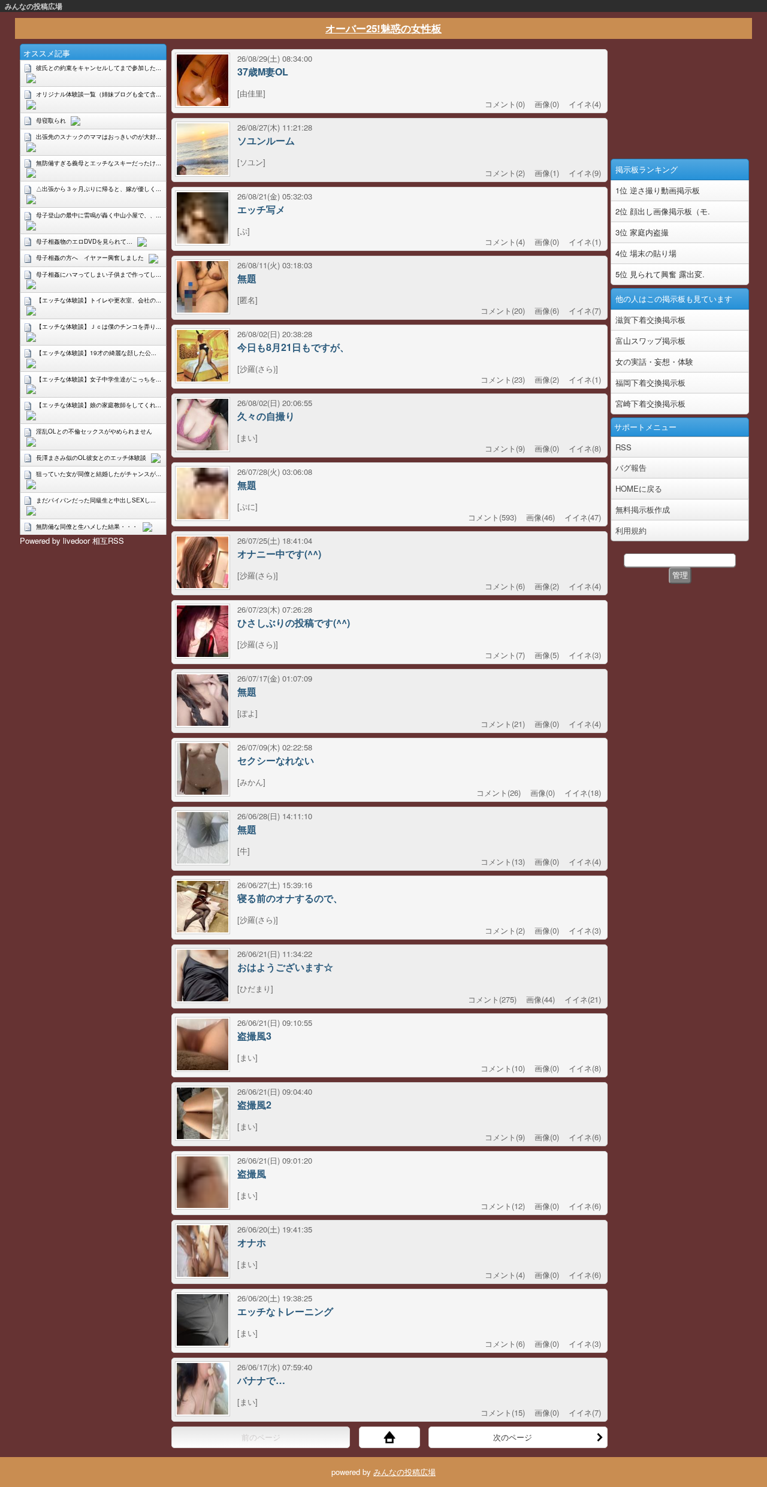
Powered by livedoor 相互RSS (72, 540)
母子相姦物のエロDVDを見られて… (84, 241)
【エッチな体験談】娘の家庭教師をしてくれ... (98, 405)
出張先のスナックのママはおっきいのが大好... (98, 136)
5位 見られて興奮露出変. (660, 274)
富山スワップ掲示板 (650, 340)
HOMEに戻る (638, 488)
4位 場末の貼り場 (646, 253)
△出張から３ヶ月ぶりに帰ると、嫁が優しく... (98, 188)
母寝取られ (51, 120)
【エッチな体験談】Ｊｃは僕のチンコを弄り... (98, 326)
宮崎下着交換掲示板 (650, 403)
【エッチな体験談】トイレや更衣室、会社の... (98, 300)
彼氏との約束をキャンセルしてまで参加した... (98, 67)
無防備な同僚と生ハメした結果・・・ (87, 526)
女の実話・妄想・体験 (654, 361)
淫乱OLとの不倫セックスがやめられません (94, 431)
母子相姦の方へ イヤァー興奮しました (90, 257)
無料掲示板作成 (642, 509)
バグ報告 (631, 467)
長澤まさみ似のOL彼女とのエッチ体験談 (91, 457)
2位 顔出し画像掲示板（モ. (662, 211)
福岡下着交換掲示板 (650, 382)
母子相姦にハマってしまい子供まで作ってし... (98, 274)
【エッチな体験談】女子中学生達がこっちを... (98, 379)
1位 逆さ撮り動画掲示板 (657, 190)
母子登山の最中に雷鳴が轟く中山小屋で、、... (98, 215)
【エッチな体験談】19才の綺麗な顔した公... (96, 353)
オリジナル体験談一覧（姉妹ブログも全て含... (98, 94)
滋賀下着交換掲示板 (650, 319)
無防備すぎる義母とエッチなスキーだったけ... (98, 163)
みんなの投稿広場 (33, 6)
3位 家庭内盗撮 (642, 232)
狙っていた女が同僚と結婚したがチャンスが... (98, 474)
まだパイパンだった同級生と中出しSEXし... (96, 500)
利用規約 (631, 530)
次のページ (512, 1437)
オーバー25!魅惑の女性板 (383, 28)
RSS (623, 447)
